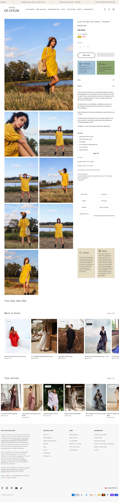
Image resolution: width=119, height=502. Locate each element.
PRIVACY (96, 450)
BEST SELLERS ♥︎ (41, 9)
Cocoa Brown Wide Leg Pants (9, 413)
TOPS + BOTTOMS (75, 447)
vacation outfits (5, 471)
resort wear (9, 469)
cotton (19, 456)
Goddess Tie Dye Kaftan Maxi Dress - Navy (97, 356)
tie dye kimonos (17, 438)
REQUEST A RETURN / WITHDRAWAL (104, 444)
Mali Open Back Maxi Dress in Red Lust (15, 356)
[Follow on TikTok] (21, 488)
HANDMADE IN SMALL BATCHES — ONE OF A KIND (33, 2)
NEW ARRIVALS (74, 435)
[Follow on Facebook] (2, 488)
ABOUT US (46, 435)
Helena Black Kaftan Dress (65, 356)
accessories (22, 440)
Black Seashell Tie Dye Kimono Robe (96, 413)
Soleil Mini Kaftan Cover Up (50, 413)
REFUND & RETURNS (100, 441)
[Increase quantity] (88, 47)
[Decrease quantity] (80, 47)
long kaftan (25, 438)
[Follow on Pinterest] (11, 488)
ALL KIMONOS (74, 441)
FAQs (44, 447)
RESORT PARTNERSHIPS (50, 441)
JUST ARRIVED (30, 9)
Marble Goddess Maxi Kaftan (73, 413)
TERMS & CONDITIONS (100, 447)
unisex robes (4, 440)
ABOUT (79, 9)
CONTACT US (47, 456)
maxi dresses (12, 440)
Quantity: (80, 43)
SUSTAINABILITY (88, 9)
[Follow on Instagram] (7, 488)
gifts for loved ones (18, 469)
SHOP (63, 9)
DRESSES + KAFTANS (75, 444)
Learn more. (102, 275)
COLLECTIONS (71, 9)
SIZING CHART (98, 438)
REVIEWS (45, 444)
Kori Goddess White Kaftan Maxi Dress (42, 356)
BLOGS (45, 450)
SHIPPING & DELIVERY (100, 435)
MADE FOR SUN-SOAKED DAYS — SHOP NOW (70, 2)
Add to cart (86, 55)
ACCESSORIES (74, 450)
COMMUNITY (46, 453)
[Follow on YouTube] (16, 488)
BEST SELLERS (74, 438)
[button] (81, 30)
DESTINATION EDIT (54, 9)
